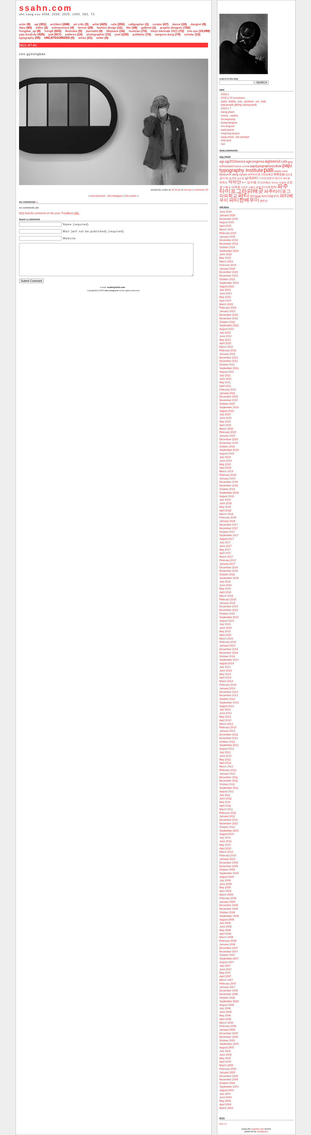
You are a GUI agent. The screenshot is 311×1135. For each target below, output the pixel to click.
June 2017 (225, 546)
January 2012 (227, 773)
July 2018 (225, 499)
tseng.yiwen (228, 112)
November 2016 (228, 570)
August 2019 (226, 453)
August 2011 (226, 791)
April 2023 (225, 300)
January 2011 (227, 816)
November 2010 (228, 823)
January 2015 (227, 645)
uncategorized (57, 37)
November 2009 (228, 866)
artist (95, 24)
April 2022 (225, 343)
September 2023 (229, 282)
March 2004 (226, 1108)
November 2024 (228, 243)
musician (134, 31)
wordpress (262, 1131)
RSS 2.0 (223, 1124)
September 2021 (229, 368)
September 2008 (229, 916)
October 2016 (227, 574)
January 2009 (227, 901)
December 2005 (228, 1033)
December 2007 (228, 948)
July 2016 (225, 581)
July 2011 (224, 795)
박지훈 (286, 178)
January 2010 (227, 859)
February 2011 (227, 812)
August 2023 (226, 286)
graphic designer (171, 27)
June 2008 (225, 926)
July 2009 (225, 880)
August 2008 (226, 919)
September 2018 (229, 492)
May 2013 (225, 716)
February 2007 (227, 983)
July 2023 (225, 289)
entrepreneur (60, 27)
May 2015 (225, 631)
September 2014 (229, 659)
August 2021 (226, 371)
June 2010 (225, 841)
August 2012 (226, 748)
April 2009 (225, 891)
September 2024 (229, 250)
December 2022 (228, 314)
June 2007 (225, 969)
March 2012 (226, 766)
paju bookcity (28, 34)
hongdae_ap (27, 31)
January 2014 (227, 688)
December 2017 (228, 524)
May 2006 (225, 1015)
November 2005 (228, 1036)
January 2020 (227, 435)
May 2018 (225, 506)
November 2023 (228, 275)
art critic (78, 24)
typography (26, 37)
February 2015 (227, 642)
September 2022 (229, 325)
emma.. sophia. (229, 115)
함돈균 (264, 200)
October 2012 (227, 741)
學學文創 (279, 174)
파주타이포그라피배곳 (253, 188)
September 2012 (229, 745)
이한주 (244, 187)
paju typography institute (255, 167)
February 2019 (227, 474)
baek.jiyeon (227, 129)
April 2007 (225, 976)
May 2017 (225, 549)
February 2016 (227, 599)
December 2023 (228, 272)
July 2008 (225, 923)
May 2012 (225, 759)
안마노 (274, 182)
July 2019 (225, 457)
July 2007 (225, 965)
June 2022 (225, 336)
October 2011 (227, 784)
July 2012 (225, 752)
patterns (70, 34)
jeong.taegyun (229, 122)
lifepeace (112, 31)
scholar (189, 34)
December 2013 (228, 692)
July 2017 (225, 542)
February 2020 (227, 432)
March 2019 (226, 471)
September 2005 (229, 1043)
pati (50, 34)
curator (157, 24)
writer (100, 37)
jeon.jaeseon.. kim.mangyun (107, 195)
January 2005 (227, 1072)
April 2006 (225, 1019)
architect (56, 24)
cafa (114, 24)
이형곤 (251, 187)
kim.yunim (130, 195)
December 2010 (228, 819)
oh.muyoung (228, 119)
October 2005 (227, 1040)
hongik (48, 31)
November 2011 (228, 780)
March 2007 (226, 980)
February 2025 (227, 233)
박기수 (278, 178)
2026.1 (225, 94)
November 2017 (228, 528)
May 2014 (225, 674)
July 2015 (225, 624)
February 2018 (227, 517)
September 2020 (229, 407)
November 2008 (228, 908)
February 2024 (227, 265)
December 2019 (228, 439)
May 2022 (225, 339)
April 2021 (225, 386)
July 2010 (225, 837)
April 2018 (225, 510)
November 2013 (228, 695)
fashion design (106, 27)
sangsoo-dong (164, 34)
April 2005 (225, 1061)
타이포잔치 (269, 187)
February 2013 (227, 727)
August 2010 (226, 834)
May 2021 (225, 382)
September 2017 (229, 535)
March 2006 (226, 1022)
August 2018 (226, 496)
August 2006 (226, 1005)
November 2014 (228, 652)
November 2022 (228, 318)
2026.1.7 (226, 108)
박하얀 (234, 182)
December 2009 (228, 862)
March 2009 (226, 894)
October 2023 (227, 279)
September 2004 (229, 1086)
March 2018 (226, 514)
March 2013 (226, 724)
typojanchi (225, 174)
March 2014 (226, 681)
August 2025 (226, 222)
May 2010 (225, 844)
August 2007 (226, 962)
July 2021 (225, 375)
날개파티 (251, 178)
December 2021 (228, 357)
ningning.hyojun (230, 133)
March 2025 (226, 229)
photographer (95, 34)
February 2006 (227, 1026)
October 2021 (227, 364)
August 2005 (226, 1047)
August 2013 (226, 706)
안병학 (282, 182)
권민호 (288, 174)
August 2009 (226, 876)
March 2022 (226, 346)
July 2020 (225, 414)
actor (22, 24)
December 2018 (228, 481)
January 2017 (227, 563)
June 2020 (225, 418)
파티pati (255, 196)
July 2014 (225, 667)
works (82, 37)
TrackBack (70, 213)
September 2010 (229, 830)
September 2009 (229, 873)
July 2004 (225, 1093)
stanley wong (281, 171)
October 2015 (227, 613)
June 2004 (225, 1097)
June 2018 (225, 503)
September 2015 (229, 617)
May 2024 (225, 257)
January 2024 (227, 268)
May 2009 (225, 887)
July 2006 (225, 1008)
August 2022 (226, 329)
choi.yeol (226, 140)
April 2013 (225, 720)
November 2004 (228, 1079)
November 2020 (228, 400)
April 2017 (225, 553)
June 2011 (225, 798)
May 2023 (225, 297)
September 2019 (229, 449)
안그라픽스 (264, 182)
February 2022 (227, 350)
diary (22, 27)
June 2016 (225, 585)
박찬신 (223, 182)
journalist (92, 31)
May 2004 (225, 1100)
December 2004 (228, 1076)
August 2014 (226, 663)
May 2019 (225, 464)
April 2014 (225, 677)
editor (39, 27)
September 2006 (229, 1001)
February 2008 (227, 940)
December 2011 (228, 777)
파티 (243, 195)
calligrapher (136, 24)
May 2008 (225, 930)
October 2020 (227, 403)
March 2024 (226, 261)
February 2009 (227, 898)
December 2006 (228, 990)
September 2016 (229, 578)
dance (176, 24)
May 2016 (225, 588)
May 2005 (225, 1058)
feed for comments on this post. (40, 213)
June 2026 (225, 211)
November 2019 (228, 443)
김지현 (240, 178)
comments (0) (201, 189)
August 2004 (226, 1090)
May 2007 (225, 972)
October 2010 (227, 827)
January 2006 (227, 1029)
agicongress (255, 161)
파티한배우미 (244, 200)
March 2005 (226, 1065)
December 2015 (228, 606)
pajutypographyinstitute (266, 166)
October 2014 (227, 656)
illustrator (71, 31)
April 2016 (225, 592)
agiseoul (272, 161)
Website (69, 238)
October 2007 (227, 955)
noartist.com (257, 1129)
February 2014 (227, 684)
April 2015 (225, 635)
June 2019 (225, 460)
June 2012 (225, 755)
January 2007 (227, 987)
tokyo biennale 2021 (164, 31)
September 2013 (229, 702)
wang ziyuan (239, 174)
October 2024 (227, 247)
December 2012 (228, 734)
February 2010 (227, 855)
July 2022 (225, 332)
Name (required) (76, 224)
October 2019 (227, 446)
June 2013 (225, 713)
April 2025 (225, 225)
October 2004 (227, 1083)
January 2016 (227, 603)
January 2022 (227, 354)
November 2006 (228, 994)
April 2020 (225, 425)
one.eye (192, 31)
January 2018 (227, 521)
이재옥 (235, 187)
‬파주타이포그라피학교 (260, 174)
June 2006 (225, 1011)
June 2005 (225, 1054)
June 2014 (225, 670)
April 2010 (225, 848)
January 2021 (227, 393)
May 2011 (225, 802)
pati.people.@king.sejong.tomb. (239, 104)
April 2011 (225, 805)
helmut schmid (242, 166)
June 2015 (225, 627)
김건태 (233, 178)
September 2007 (229, 958)
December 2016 (228, 567)
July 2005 (225, 1051)
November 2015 (228, 610)
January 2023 (227, 311)
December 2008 (228, 905)
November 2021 (228, 361)
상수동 (251, 182)
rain (223, 144)
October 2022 (227, 322)
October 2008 (227, 912)
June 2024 (225, 254)
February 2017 (227, 560)
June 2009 (225, 884)
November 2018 (228, 485)
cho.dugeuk (227, 126)
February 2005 (227, 1068)
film (128, 27)
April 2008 (225, 933)
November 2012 (228, 738)
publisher (138, 34)
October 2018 (227, 489)
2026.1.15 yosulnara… (234, 97)
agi (36, 24)
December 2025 (228, 218)
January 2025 (227, 236)
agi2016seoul (235, 161)
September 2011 (228, 787)
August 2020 (226, 411)
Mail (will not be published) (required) (93, 231)
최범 (258, 187)
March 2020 (226, 428)
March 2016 (226, 595)
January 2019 (227, 478)
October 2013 (227, 699)
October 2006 (227, 997)
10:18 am (176, 189)
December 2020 (228, 396)
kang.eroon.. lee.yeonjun (235, 137)
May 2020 (225, 421)
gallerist (146, 27)
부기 (244, 182)
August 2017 (226, 538)
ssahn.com (45, 7)
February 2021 (227, 389)
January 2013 (227, 730)
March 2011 (226, 809)
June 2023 (225, 293)
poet (118, 34)
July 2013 (225, 709)
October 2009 (227, 869)
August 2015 (226, 620)
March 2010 (226, 851)
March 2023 (226, 304)
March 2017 (226, 556)
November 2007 (228, 951)
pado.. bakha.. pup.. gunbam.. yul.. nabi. (244, 101)
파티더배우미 (270, 196)
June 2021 (225, 378)
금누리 (223, 178)
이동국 (227, 187)
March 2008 (226, 937)
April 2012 (225, 762)
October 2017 (227, 531)
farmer (82, 27)
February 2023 (227, 307)
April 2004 (225, 1104)
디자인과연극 (266, 178)
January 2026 (227, 215)
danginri (196, 24)
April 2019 (225, 467)
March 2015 (226, 638)
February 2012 (227, 770)
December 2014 (228, 649)
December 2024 (228, 240)
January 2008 (227, 944)
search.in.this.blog (228, 79)
